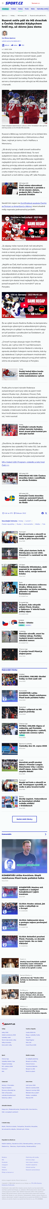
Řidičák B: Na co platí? (32, 1093)
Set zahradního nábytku (9, 1129)
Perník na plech (30, 1071)
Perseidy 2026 (24, 1109)
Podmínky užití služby (32, 1157)
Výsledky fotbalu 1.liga (8, 1061)
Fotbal (13, 9)
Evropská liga (23, 602)
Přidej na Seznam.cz (8, 1172)
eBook (7, 45)
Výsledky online (42, 9)
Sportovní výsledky (25, 743)
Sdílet (15, 45)
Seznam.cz (36, 3)
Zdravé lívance (30, 1064)
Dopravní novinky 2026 (32, 1090)
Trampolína (20, 1126)
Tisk (43, 524)
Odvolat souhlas (30, 1167)
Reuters (39, 1183)
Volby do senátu (6, 1042)
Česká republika (8, 524)
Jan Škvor (5, 38)
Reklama (4, 1170)
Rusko (19, 524)
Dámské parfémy (28, 1143)
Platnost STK (29, 1098)
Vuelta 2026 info (30, 1032)
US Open (22, 564)
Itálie (20, 548)
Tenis (27, 9)
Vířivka (27, 1129)
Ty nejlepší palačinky (32, 1059)
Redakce (4, 1157)
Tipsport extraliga (7, 1064)
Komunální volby (7, 1045)
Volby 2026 (5, 1032)
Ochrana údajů (30, 1160)
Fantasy (5, 9)
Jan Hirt (28, 1037)
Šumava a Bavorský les (8, 1090)
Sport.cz (12, 38)
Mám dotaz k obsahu (32, 1162)
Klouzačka (34, 1126)
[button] (24, 107)
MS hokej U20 (23, 183)
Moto (33, 9)
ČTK (32, 1183)
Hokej (20, 9)
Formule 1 (22, 532)
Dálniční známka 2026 (32, 1087)
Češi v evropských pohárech (10, 1112)
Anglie (21, 760)
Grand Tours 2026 (31, 1045)
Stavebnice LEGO (17, 1143)
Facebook (4, 1162)
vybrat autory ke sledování (11, 41)
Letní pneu (37, 1143)
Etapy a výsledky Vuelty (33, 1035)
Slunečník (28, 1126)
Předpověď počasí (14, 1109)
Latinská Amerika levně (8, 1095)
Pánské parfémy (31, 1146)
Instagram (5, 1165)
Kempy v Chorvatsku (8, 1085)
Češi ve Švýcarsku (7, 1093)
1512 (23, 45)
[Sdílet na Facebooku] (42, 513)
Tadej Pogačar (30, 1040)
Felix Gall (28, 1042)
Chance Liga (23, 649)
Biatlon (21, 796)
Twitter (4, 1167)
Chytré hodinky (21, 1146)
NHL (3, 1071)
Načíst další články (24, 819)
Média (37, 524)
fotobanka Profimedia (8, 1185)
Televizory (13, 1146)
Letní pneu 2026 (30, 1085)
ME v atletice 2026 (7, 1066)
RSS (3, 1160)
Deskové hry (5, 1146)
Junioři (28, 521)
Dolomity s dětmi (7, 1098)
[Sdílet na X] (46, 513)
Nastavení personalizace (33, 1170)
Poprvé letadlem (7, 1087)
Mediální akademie (31, 1165)
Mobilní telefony (6, 1143)
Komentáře (28, 524)
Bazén (3, 1126)
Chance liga (5, 1059)
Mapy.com (5, 1109)
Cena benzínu (33, 1109)
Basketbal (22, 707)
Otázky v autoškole (31, 1095)
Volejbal (21, 620)
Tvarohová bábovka (31, 1066)
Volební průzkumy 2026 (9, 1035)
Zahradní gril (20, 1129)
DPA (35, 1183)
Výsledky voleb (6, 1037)
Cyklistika (22, 631)
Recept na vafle (30, 1069)
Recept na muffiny (31, 1061)
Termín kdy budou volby (9, 1040)
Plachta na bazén (11, 1126)
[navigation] (3, 3)
